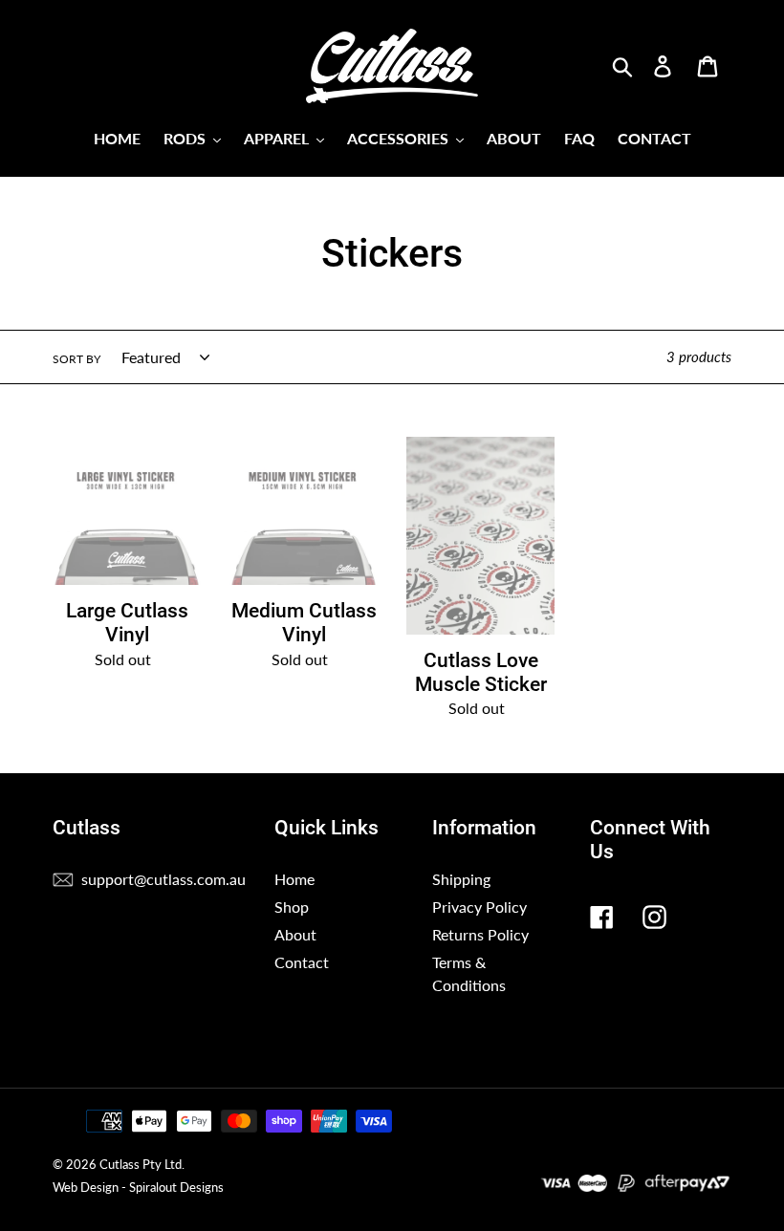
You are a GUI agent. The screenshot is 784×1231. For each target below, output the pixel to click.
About (295, 934)
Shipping (461, 879)
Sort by (76, 359)
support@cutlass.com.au (163, 879)
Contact (301, 962)
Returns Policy (480, 934)
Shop (291, 906)
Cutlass (119, 1164)
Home (294, 879)
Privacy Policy (479, 906)
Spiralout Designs (176, 1187)
